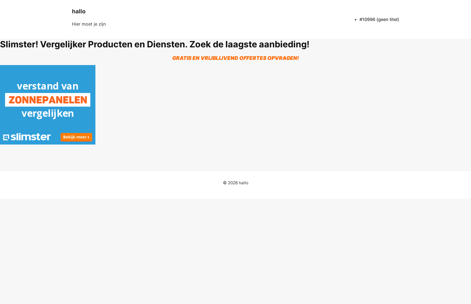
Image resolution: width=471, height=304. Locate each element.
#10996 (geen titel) (379, 19)
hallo (79, 11)
